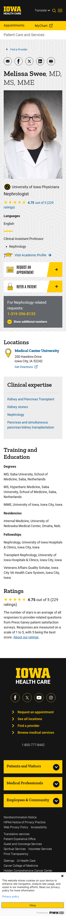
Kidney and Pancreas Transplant (30, 399)
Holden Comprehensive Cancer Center (28, 870)
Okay (33, 905)
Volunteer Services (40, 849)
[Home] (15, 10)
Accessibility (39, 827)
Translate (41, 10)
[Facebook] (15, 697)
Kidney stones (17, 407)
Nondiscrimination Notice (20, 817)
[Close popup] (62, 875)
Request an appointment (36, 712)
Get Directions (24, 367)
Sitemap (9, 860)
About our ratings (25, 637)
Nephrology (15, 415)
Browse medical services (36, 732)
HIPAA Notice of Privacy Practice (24, 822)
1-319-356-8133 (21, 314)
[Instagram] (51, 697)
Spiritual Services (15, 849)
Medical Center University (37, 350)
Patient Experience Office (20, 839)
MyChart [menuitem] (41, 26)
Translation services (17, 834)
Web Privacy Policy (16, 827)
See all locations (30, 719)
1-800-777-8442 (33, 745)
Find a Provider (18, 49)
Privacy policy (10, 896)
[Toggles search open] (55, 10)
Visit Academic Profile (30, 255)
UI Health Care (26, 860)
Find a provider (28, 726)
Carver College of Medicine (21, 865)
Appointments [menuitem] (14, 25)
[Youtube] (39, 697)
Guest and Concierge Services (23, 844)
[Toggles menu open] (60, 10)
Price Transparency (16, 854)
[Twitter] (27, 697)
